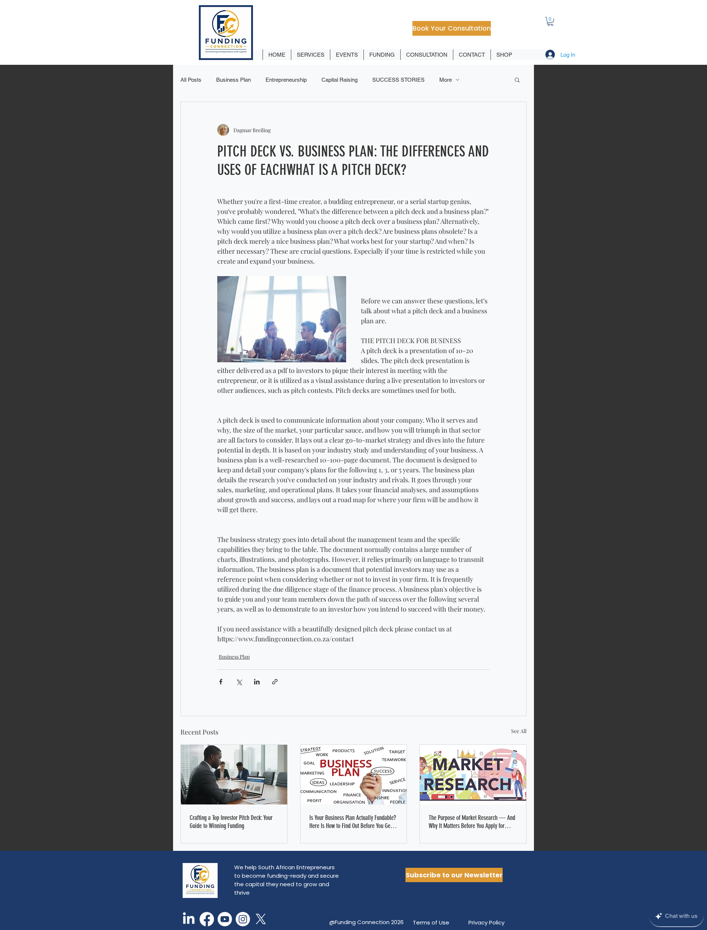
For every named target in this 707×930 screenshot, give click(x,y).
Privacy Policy (486, 922)
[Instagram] (243, 919)
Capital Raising (339, 80)
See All (519, 731)
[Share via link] (274, 681)
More (445, 80)
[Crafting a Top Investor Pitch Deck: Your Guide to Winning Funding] (234, 774)
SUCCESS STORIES (398, 80)
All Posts (190, 80)
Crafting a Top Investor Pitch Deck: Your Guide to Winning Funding (231, 822)
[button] (550, 21)
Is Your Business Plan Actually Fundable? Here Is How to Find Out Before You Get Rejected (352, 822)
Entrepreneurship (286, 80)
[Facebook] (207, 919)
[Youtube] (225, 919)
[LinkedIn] (189, 919)
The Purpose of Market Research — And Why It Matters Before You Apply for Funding (472, 822)
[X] (261, 919)
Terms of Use (431, 922)
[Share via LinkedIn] (256, 681)
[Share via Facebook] (220, 681)
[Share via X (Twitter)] (238, 681)
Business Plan (233, 80)
